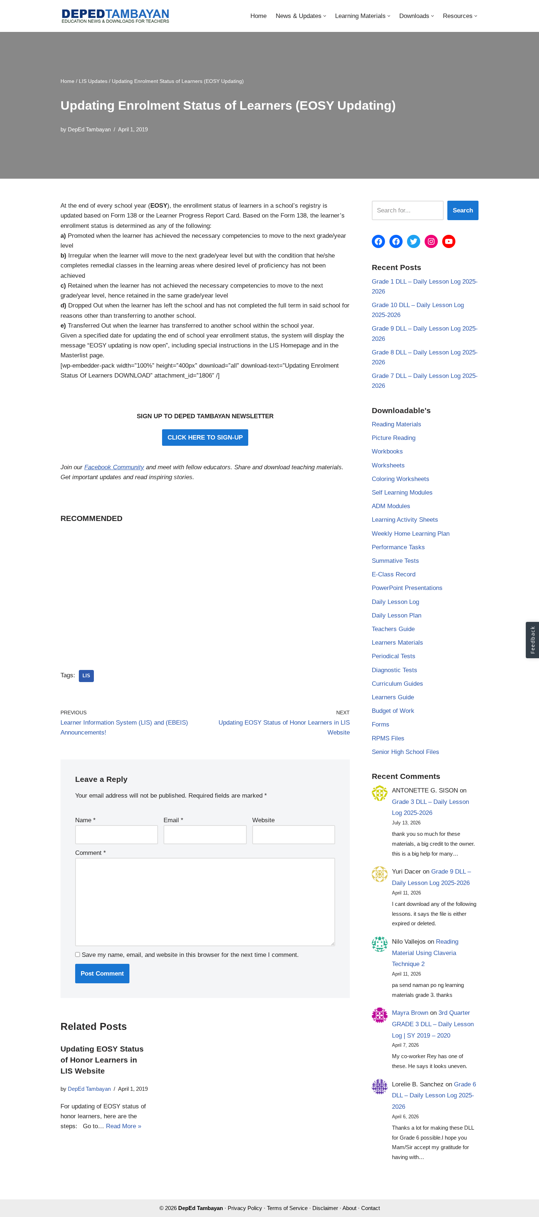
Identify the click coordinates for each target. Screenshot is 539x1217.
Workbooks (387, 451)
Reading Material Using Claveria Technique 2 (425, 953)
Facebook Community (114, 467)
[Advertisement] (205, 586)
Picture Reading (393, 437)
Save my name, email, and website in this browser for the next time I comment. (190, 954)
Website (263, 820)
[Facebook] (378, 241)
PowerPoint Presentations (407, 587)
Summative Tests (395, 560)
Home (258, 15)
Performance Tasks (398, 547)
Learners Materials (397, 642)
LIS (86, 675)
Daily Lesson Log (395, 601)
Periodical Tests (393, 656)
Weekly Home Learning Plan (411, 533)
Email (173, 820)
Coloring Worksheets (400, 478)
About (349, 1208)
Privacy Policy (245, 1208)
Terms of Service (287, 1208)
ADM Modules (391, 506)
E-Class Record (393, 574)
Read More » (123, 1126)
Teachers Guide (393, 629)
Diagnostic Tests (394, 670)
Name (85, 820)
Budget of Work (393, 710)
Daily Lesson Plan (396, 615)
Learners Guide (393, 697)
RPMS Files (388, 738)
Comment (90, 852)
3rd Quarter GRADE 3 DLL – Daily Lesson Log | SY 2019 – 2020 (433, 1024)
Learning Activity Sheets (405, 519)
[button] (324, 16)
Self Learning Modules (402, 492)
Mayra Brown (410, 1012)
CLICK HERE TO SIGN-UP (205, 437)
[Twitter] (413, 241)
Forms (380, 724)
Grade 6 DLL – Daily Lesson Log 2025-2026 (434, 1095)
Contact (370, 1208)
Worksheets (388, 465)
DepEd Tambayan (89, 129)
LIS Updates (93, 81)
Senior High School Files (405, 751)
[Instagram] (431, 241)
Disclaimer (325, 1208)
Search (463, 210)
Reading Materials (396, 424)
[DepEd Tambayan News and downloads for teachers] (115, 16)
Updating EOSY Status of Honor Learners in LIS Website (102, 1060)
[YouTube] (448, 241)
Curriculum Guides (397, 683)
